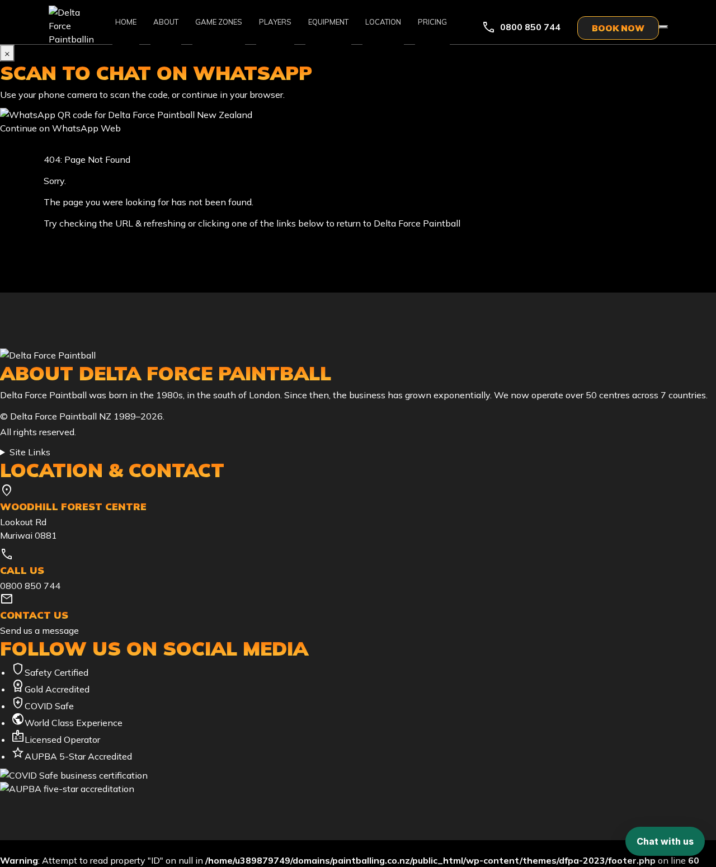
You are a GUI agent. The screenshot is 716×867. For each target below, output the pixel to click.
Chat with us (665, 841)
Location (383, 21)
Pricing (432, 21)
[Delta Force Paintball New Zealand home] (358, 355)
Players (275, 21)
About (165, 21)
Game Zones (218, 21)
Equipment (328, 21)
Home (125, 21)
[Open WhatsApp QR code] (663, 27)
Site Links (30, 452)
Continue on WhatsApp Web (60, 128)
